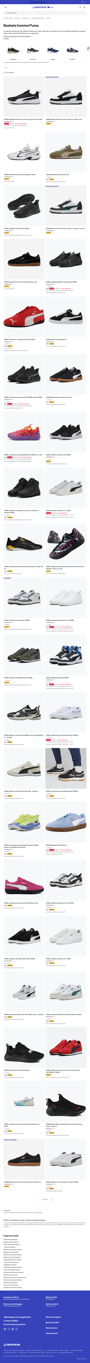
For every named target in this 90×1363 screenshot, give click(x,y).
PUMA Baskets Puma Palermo (56, 845)
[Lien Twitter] (8, 1329)
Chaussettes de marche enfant (13, 1272)
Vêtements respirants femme (13, 1280)
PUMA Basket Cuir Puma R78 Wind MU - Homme (21, 791)
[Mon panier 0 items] (84, 7)
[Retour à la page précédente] (38, 1199)
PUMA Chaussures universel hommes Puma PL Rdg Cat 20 (23, 567)
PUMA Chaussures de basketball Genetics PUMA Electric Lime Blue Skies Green (21, 846)
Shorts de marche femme (12, 1244)
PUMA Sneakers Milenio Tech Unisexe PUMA (61, 282)
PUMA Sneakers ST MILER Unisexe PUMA (18, 678)
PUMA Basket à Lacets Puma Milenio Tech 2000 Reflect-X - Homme (24, 736)
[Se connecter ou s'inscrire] (80, 7)
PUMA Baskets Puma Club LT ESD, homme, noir (20, 282)
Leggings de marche (10, 1265)
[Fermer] (85, 2)
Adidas (53, 59)
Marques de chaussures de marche (15, 1277)
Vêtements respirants (10, 1239)
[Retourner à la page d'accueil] (43, 7)
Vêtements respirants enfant (13, 1267)
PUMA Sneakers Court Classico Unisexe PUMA (62, 1182)
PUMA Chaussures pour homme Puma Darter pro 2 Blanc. (22, 1125)
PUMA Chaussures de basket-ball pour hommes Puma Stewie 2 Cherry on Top (65, 567)
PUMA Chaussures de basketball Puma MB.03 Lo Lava (23, 455)
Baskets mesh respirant (11, 1242)
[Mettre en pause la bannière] (82, 2)
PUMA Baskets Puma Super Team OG (59, 397)
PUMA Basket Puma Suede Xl (56, 339)
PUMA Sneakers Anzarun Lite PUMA (16, 228)
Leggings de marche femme (12, 1259)
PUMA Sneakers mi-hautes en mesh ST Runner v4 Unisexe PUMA (21, 511)
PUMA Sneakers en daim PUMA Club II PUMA (19, 959)
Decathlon (13, 59)
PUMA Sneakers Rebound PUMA (57, 678)
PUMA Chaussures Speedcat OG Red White (19, 339)
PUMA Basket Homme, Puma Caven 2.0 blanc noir (64, 119)
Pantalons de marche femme (13, 1287)
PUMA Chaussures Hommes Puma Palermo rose (21, 903)
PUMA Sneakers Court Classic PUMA (17, 620)
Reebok (72, 59)
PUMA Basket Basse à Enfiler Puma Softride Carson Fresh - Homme (64, 1125)
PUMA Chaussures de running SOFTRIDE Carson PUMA (23, 397)
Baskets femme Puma (10, 1282)
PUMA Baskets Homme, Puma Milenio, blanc (20, 174)
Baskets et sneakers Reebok (12, 1254)
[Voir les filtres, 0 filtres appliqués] (6, 68)
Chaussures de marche (11, 1285)
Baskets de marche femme (12, 1257)
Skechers (33, 59)
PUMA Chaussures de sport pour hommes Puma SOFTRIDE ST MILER (63, 1071)
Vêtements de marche (11, 1275)
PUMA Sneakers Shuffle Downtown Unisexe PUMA (63, 1014)
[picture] (24, 96)
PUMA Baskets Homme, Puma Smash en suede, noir (22, 1182)
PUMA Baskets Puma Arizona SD (57, 174)
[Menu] (6, 7)
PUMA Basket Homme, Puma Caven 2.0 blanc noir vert (65, 228)
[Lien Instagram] (16, 1329)
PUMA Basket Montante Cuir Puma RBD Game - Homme (24, 1014)
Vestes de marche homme (12, 1270)
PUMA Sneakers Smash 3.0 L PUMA (58, 510)
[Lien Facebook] (5, 1329)
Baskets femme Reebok (11, 1252)
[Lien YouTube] (12, 1329)
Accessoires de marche (11, 1262)
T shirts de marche (9, 1247)
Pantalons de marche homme (13, 1249)
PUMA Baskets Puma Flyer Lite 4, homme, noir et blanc (23, 119)
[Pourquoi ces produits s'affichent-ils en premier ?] (4, 72)
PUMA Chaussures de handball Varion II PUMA (62, 735)
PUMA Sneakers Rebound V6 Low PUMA (60, 620)
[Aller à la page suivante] (52, 1199)
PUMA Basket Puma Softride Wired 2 (17, 1070)
